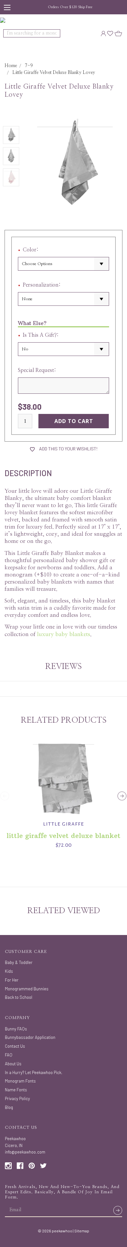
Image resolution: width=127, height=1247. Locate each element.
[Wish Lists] (110, 33)
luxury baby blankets (63, 634)
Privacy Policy (17, 1098)
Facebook (20, 1165)
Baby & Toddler (19, 962)
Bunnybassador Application (30, 1037)
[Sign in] (103, 33)
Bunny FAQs (16, 1028)
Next (122, 796)
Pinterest (31, 1165)
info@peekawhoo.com (25, 1152)
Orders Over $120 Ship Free (70, 7)
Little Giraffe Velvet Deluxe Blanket (63, 835)
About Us (13, 1063)
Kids (9, 971)
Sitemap (81, 1230)
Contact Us (15, 1046)
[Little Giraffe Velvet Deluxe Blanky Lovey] (11, 135)
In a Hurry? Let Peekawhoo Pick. (34, 1072)
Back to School (18, 997)
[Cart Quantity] (118, 33)
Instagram (8, 1165)
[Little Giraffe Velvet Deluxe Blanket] (64, 775)
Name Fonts (16, 1089)
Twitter (43, 1165)
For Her (12, 980)
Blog (9, 1107)
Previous (5, 796)
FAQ (8, 1054)
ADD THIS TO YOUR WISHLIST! (67, 448)
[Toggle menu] (7, 7)
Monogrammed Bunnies (27, 988)
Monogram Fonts (20, 1081)
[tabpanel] (63, 792)
